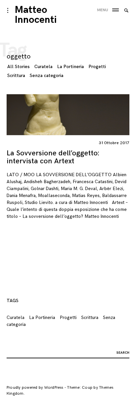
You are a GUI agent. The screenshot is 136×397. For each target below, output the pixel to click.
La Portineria (70, 66)
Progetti (97, 66)
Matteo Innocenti (36, 15)
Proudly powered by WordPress (35, 387)
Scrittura (16, 75)
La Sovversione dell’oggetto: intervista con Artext (53, 157)
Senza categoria (46, 75)
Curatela (43, 66)
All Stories (18, 66)
